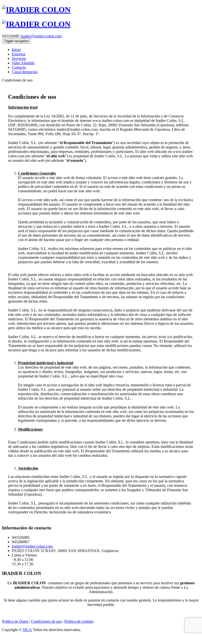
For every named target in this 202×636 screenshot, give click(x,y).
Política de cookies (78, 621)
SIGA (27, 630)
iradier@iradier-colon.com (41, 36)
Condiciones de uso (46, 621)
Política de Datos (15, 621)
